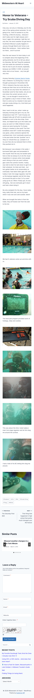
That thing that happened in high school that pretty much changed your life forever (25, 516)
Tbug (5, 502)
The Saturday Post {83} (8, 513)
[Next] (29, 544)
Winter (11, 502)
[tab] (13, 552)
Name (5, 599)
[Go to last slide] (4, 544)
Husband (6, 499)
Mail (3, 670)
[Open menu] (30, 3)
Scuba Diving (24, 499)
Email (5, 607)
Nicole (6, 23)
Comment (7, 575)
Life (4, 12)
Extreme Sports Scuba (22, 78)
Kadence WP (20, 693)
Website (6, 615)
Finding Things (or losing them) (12, 673)
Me (17, 499)
